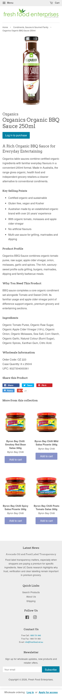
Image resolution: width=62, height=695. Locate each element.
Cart (57, 2)
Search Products (31, 592)
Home (5, 27)
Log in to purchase (16, 135)
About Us (31, 596)
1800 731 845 (35, 635)
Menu (9, 2)
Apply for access (48, 692)
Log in (30, 692)
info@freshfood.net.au (34, 642)
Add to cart (15, 459)
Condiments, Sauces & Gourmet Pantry (30, 27)
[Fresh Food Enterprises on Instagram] (35, 617)
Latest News (31, 547)
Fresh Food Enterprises (40, 679)
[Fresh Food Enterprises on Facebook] (27, 617)
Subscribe (51, 669)
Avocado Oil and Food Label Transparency (31, 554)
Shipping (31, 601)
